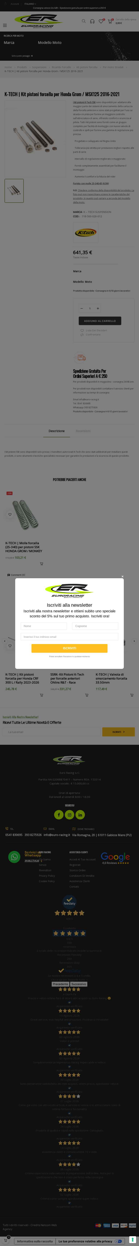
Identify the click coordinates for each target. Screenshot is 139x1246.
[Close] (122, 576)
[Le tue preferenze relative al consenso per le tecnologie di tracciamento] (132, 1239)
